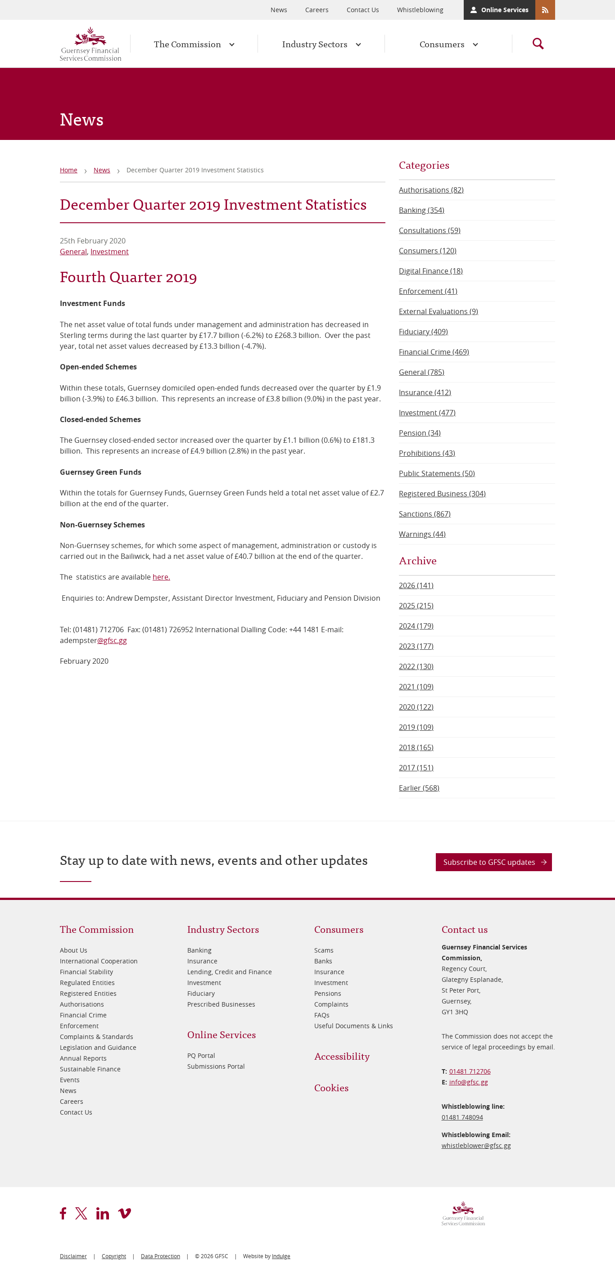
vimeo (124, 1213)
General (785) (421, 372)
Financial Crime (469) (434, 352)
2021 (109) (416, 687)
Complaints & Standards (96, 1036)
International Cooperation (99, 961)
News (279, 9)
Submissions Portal (216, 1066)
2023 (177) (416, 646)
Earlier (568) (419, 788)
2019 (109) (416, 727)
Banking (199, 950)
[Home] (90, 44)
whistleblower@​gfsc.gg (476, 1145)
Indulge (281, 1256)
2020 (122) (416, 707)
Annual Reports (83, 1058)
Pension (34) (420, 433)
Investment (109, 251)
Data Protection (160, 1256)
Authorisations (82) (431, 190)
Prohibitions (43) (427, 453)
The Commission (187, 43)
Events (70, 1079)
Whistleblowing (420, 9)
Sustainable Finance (90, 1069)
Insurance (202, 961)
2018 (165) (416, 747)
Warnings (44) (422, 534)
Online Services (505, 9)
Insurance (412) (425, 392)
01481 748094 (462, 1117)
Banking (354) (421, 210)
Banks (323, 961)
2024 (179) (416, 626)
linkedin (102, 1213)
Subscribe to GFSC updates (489, 862)
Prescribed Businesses (221, 1004)
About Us (73, 950)
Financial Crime (83, 1015)
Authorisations (82, 1004)
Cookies (331, 1087)
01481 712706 (470, 1071)
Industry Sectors (315, 43)
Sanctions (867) (425, 514)
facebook (63, 1213)
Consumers (442, 43)
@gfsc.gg (112, 640)
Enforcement (79, 1025)
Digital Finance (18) (431, 271)
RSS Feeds (545, 10)
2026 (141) (416, 585)
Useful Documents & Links (353, 1025)
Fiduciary (201, 993)
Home (68, 170)
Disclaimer (73, 1256)
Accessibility (342, 1055)
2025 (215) (416, 606)
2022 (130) (416, 666)
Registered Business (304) (442, 494)
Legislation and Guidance (98, 1047)
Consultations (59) (430, 230)
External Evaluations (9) (438, 311)
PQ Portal (201, 1055)
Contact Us (363, 9)
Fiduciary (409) (423, 332)
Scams (324, 950)
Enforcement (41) (428, 291)
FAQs (322, 1015)
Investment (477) (427, 413)
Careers (317, 9)
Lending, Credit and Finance (229, 971)
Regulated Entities (87, 982)
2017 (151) (416, 768)
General (73, 251)
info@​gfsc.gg (468, 1082)
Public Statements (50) (437, 473)
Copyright (114, 1256)
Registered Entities (88, 993)
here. (161, 577)
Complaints (331, 1004)
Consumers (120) (428, 251)
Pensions (327, 993)
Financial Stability (86, 971)
